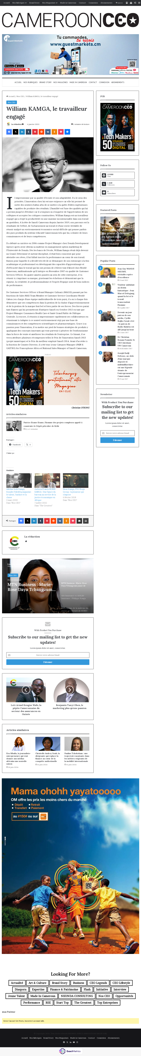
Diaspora (20, 989)
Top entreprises (107, 1002)
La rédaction (16, 124)
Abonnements (106, 3)
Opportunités (124, 996)
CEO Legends (98, 983)
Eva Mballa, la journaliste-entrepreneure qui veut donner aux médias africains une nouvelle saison (18, 758)
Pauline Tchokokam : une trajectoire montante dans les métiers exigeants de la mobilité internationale (76, 757)
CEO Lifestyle (121, 983)
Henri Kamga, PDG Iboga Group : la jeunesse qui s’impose (74, 492)
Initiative (102, 989)
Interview (120, 989)
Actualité (17, 983)
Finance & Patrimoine (64, 989)
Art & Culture (37, 983)
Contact (82, 3)
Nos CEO (20, 96)
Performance (31, 1002)
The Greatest (83, 1002)
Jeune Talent (16, 996)
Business (78, 983)
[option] (48, 585)
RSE (48, 1002)
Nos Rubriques (18, 3)
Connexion (93, 3)
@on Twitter (8, 1012)
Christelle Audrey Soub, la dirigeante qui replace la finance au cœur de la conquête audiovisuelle (47, 757)
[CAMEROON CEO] (70, 20)
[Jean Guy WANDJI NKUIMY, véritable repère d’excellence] (108, 272)
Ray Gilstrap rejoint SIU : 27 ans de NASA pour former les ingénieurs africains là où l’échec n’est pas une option (117, 236)
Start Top (62, 1002)
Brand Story (34, 3)
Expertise (38, 989)
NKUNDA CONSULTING (77, 996)
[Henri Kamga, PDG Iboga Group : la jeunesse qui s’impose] (75, 480)
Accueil (6, 3)
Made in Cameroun (68, 3)
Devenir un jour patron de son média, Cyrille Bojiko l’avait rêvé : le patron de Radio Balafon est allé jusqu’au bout (126, 321)
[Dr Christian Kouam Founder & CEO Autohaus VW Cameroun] (108, 341)
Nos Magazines (48, 3)
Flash (87, 989)
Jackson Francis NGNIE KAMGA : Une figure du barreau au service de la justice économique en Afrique (45, 494)
